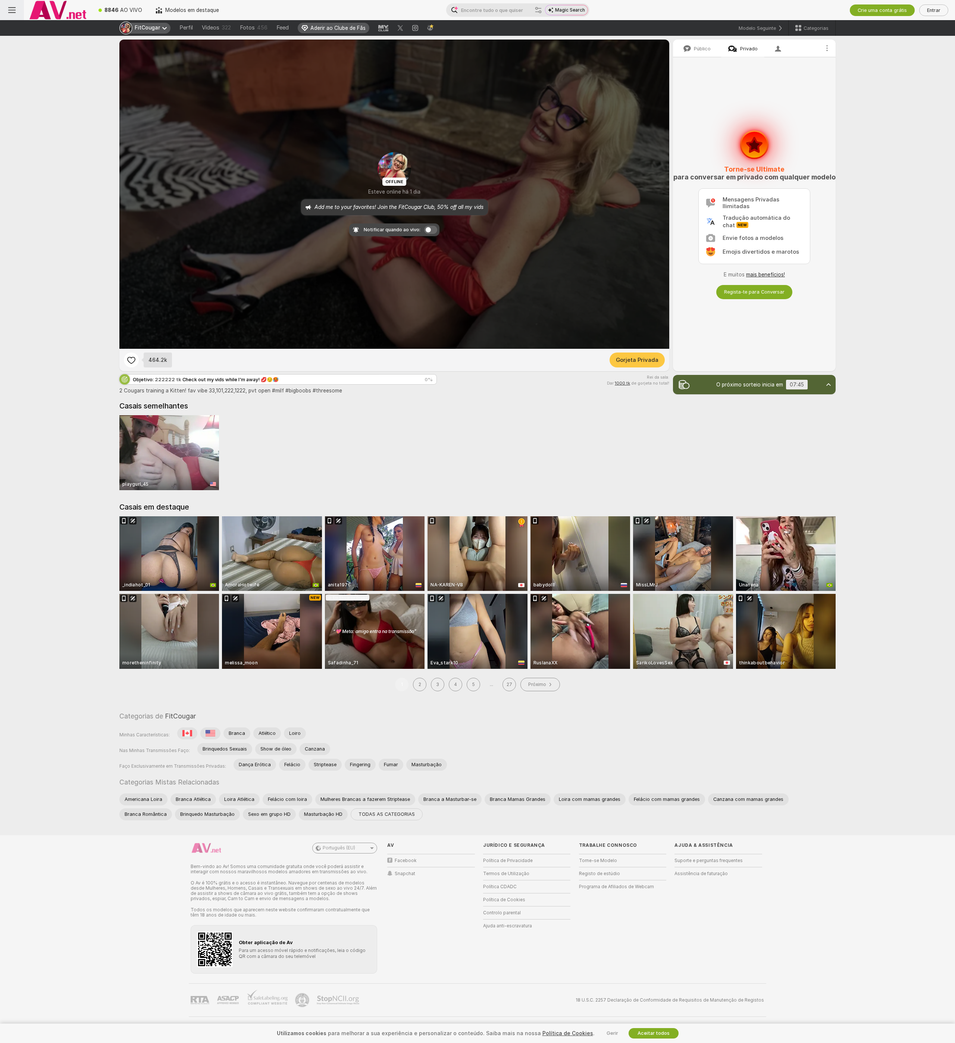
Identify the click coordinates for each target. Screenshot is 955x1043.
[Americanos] (210, 733)
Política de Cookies (504, 899)
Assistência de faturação (701, 873)
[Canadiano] (187, 733)
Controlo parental (502, 912)
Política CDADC (500, 886)
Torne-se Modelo (598, 860)
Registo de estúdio (599, 873)
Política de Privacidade (508, 860)
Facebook (406, 860)
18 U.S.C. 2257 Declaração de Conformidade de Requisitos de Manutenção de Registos (670, 1000)
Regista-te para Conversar (754, 292)
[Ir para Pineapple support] (303, 1000)
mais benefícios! (765, 275)
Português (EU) (339, 848)
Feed (282, 27)
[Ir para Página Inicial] (58, 10)
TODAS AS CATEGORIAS (386, 814)
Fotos (253, 27)
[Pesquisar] (538, 10)
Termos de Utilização (506, 873)
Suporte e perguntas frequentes (708, 860)
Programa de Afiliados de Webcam (616, 886)
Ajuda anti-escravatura (507, 925)
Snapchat (405, 873)
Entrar (933, 10)
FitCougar (180, 716)
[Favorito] (131, 360)
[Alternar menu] (12, 10)
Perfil (186, 27)
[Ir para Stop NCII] (339, 1000)
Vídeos (216, 27)
